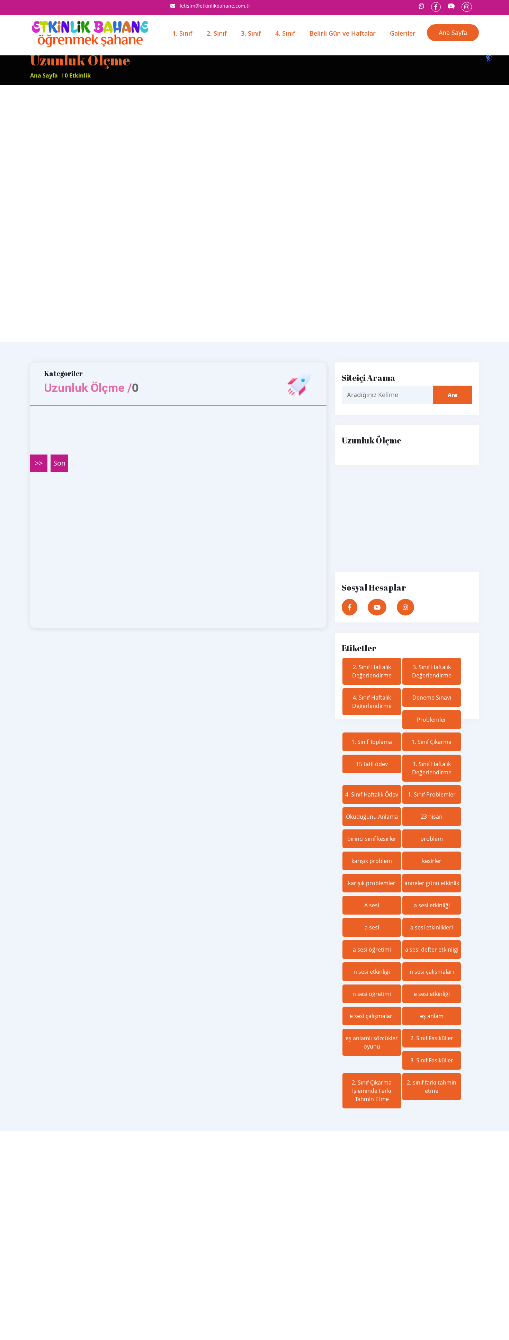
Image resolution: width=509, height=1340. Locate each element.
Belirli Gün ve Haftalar (343, 33)
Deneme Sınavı (431, 697)
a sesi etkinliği (432, 905)
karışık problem (371, 861)
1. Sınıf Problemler (432, 794)
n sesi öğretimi (371, 994)
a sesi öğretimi (372, 949)
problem (431, 839)
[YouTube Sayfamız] (451, 6)
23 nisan (432, 816)
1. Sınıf (182, 33)
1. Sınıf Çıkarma (432, 742)
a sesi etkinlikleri (431, 927)
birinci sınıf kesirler (371, 839)
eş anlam (432, 1016)
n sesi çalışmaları (432, 971)
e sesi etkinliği (432, 994)
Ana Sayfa (453, 32)
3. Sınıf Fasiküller (431, 1060)
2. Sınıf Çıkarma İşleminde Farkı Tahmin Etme (372, 1091)
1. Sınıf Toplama (371, 742)
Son (59, 463)
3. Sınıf (251, 33)
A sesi (371, 905)
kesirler (431, 861)
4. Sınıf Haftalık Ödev (371, 794)
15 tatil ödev (372, 764)
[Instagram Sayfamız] (467, 7)
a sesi (372, 927)
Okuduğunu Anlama (372, 816)
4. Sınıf (285, 33)
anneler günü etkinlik (431, 883)
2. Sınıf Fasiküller (431, 1038)
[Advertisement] (208, 213)
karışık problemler (371, 883)
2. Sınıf (217, 33)
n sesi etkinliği (372, 971)
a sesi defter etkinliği (431, 949)
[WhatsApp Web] (421, 6)
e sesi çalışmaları (372, 1016)
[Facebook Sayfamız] (436, 7)
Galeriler (403, 33)
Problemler (431, 719)
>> (39, 463)
